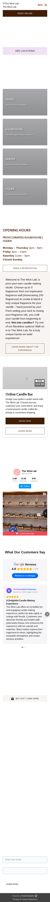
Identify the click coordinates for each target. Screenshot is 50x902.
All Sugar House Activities (15, 704)
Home (6, 694)
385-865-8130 (13, 812)
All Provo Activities (12, 697)
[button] (3, 603)
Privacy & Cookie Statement (25, 877)
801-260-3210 (13, 792)
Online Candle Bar (19, 394)
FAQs (5, 720)
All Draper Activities (12, 700)
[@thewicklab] (17, 472)
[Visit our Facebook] (5, 666)
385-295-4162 (13, 763)
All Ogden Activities (12, 707)
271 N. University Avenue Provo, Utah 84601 (22, 740)
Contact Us (8, 717)
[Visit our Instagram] (11, 666)
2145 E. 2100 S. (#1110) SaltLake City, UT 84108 (20, 758)
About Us (7, 714)
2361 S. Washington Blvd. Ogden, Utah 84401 (19, 806)
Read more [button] (11, 616)
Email (5, 842)
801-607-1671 (13, 744)
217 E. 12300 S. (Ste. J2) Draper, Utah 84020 (22, 788)
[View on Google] (9, 590)
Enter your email (11, 831)
